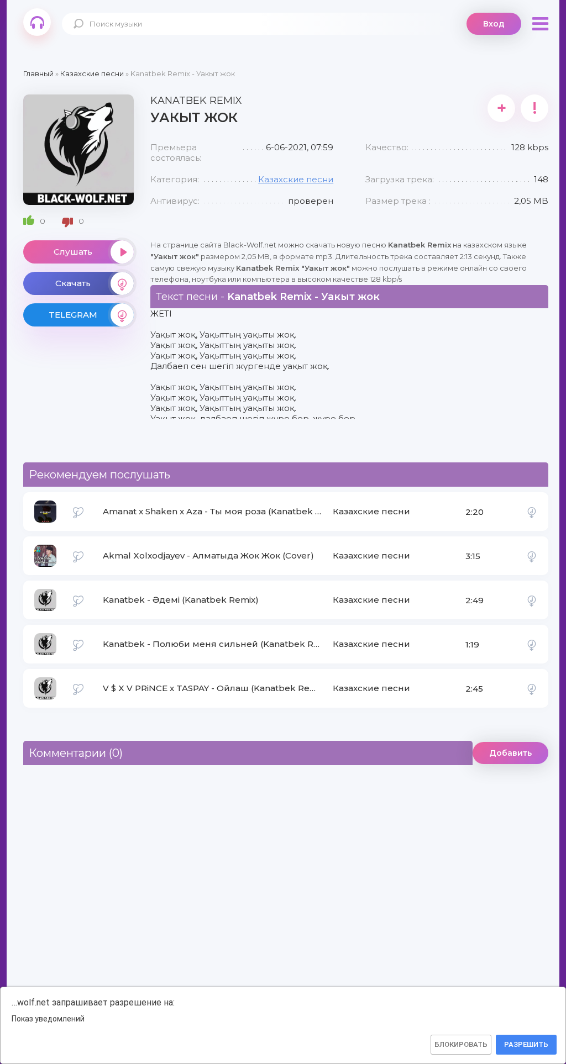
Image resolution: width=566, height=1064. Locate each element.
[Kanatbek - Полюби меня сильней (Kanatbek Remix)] (531, 644)
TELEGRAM (73, 314)
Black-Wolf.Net (37, 22)
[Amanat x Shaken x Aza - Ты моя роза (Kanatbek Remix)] (531, 512)
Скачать (73, 283)
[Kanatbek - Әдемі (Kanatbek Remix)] (531, 600)
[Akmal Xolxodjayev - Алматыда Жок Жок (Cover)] (531, 556)
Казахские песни (295, 179)
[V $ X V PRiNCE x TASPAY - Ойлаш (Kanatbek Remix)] (531, 688)
